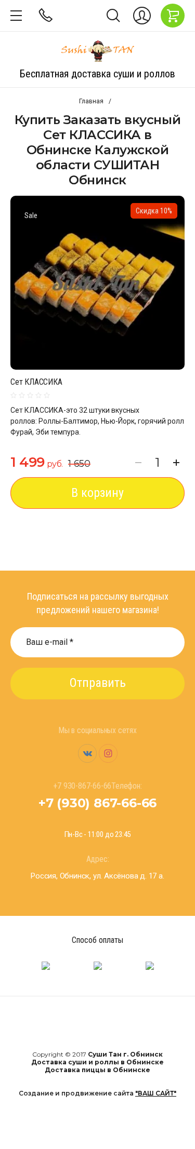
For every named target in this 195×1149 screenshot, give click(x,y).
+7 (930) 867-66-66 (97, 802)
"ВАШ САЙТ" (155, 1093)
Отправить (98, 682)
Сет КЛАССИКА (36, 382)
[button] (16, 15)
